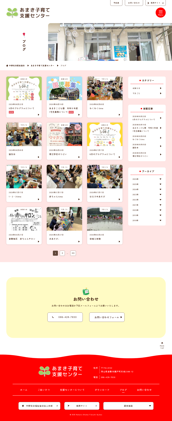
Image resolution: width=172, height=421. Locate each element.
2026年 (136, 179)
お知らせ (136, 88)
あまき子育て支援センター (42, 65)
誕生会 (139, 146)
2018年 (136, 220)
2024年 (136, 189)
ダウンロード (102, 389)
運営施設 (128, 405)
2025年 (136, 184)
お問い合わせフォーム (107, 317)
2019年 (136, 215)
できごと (136, 93)
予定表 (116, 3)
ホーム (24, 389)
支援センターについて (72, 389)
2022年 (136, 199)
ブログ (123, 389)
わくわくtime (139, 138)
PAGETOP (162, 347)
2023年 (136, 194)
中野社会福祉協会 (17, 65)
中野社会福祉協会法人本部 (39, 405)
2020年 (136, 210)
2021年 (136, 205)
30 (73, 253)
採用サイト (156, 3)
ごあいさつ (44, 389)
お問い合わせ (134, 3)
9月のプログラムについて (144, 118)
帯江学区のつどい (140, 154)
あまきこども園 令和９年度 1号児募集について (146, 127)
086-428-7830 (67, 317)
